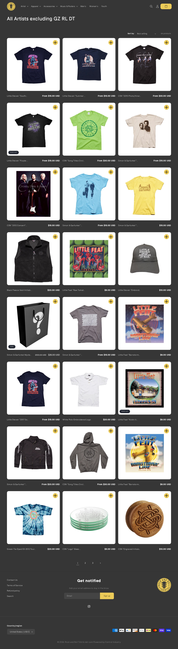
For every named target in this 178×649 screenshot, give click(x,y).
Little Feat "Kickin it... (127, 419)
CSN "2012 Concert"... (17, 225)
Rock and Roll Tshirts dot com (79, 642)
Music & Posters (67, 6)
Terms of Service (15, 585)
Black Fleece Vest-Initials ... (19, 290)
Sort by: (131, 34)
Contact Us (12, 580)
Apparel (34, 6)
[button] (24, 6)
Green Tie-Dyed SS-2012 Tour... (21, 549)
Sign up (107, 596)
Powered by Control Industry (107, 642)
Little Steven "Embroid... (129, 290)
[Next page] (100, 563)
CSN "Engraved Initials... (129, 549)
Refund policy (13, 591)
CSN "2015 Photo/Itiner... (129, 96)
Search (10, 596)
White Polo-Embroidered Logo (77, 419)
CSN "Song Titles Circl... (73, 161)
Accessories (49, 6)
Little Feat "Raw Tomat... (74, 290)
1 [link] (77, 562)
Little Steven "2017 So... (17, 419)
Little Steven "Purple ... (17, 161)
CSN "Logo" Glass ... (72, 549)
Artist (23, 6)
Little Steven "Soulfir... (17, 96)
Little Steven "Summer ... (74, 96)
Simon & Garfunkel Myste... (19, 355)
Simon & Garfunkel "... (128, 161)
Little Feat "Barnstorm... (129, 355)
